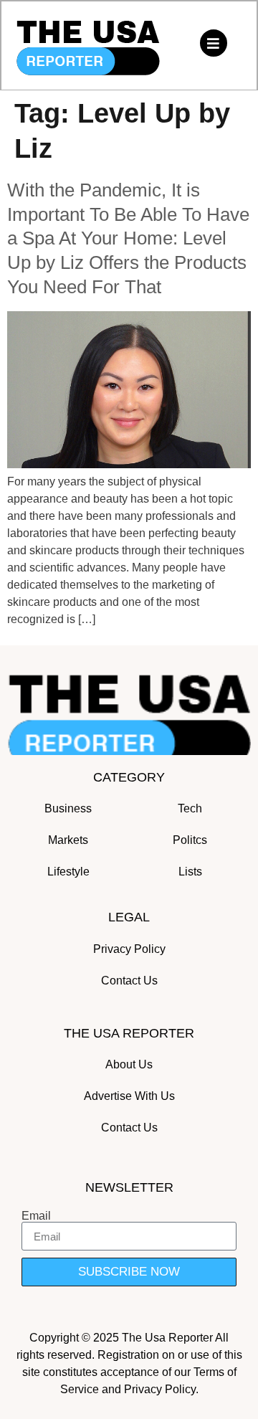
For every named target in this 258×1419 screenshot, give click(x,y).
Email (36, 1216)
